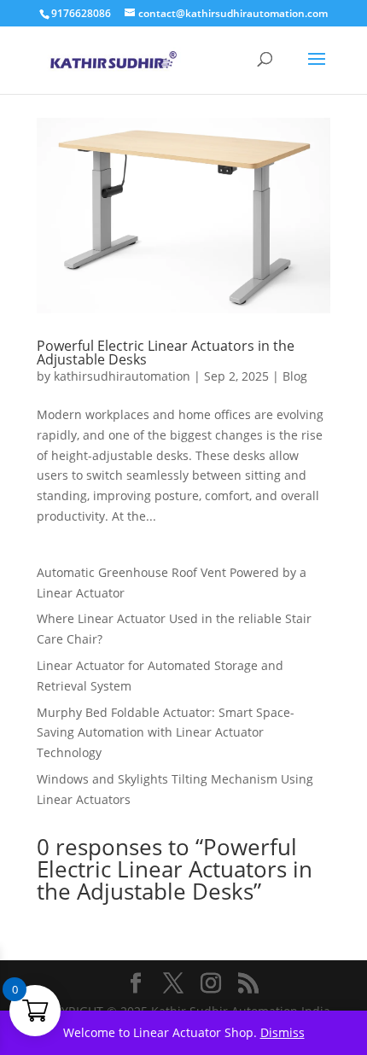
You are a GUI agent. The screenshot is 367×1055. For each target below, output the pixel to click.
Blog (295, 376)
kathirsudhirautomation (122, 376)
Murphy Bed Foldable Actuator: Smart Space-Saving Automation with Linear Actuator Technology (165, 732)
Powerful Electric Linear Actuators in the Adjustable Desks (165, 352)
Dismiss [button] (282, 1032)
